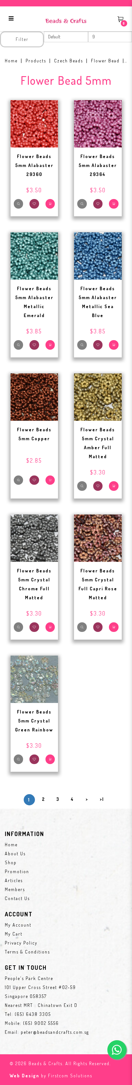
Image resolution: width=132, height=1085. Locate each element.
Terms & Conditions (27, 951)
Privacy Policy (21, 942)
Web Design (24, 1075)
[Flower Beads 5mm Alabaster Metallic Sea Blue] (98, 255)
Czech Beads (68, 60)
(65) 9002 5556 (41, 1023)
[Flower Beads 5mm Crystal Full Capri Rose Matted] (98, 537)
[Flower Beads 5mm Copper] (34, 396)
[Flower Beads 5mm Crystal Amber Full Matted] (98, 396)
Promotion (17, 871)
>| (102, 799)
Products (36, 60)
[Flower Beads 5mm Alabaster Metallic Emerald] (34, 255)
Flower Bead (105, 60)
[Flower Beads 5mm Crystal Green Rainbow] (34, 678)
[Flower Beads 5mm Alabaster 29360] (34, 123)
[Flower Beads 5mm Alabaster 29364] (98, 123)
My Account (18, 925)
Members (15, 889)
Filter (22, 39)
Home (11, 60)
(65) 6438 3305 (33, 1014)
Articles (14, 880)
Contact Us (17, 898)
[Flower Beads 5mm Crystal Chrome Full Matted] (34, 537)
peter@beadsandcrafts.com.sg (55, 1032)
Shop (11, 862)
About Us (15, 853)
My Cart (13, 934)
